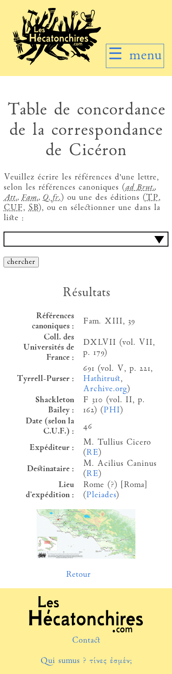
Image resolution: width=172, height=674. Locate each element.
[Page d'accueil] (57, 63)
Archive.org (105, 389)
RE (92, 452)
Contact (86, 640)
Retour (78, 574)
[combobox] (86, 239)
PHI (111, 410)
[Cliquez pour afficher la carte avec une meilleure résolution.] (86, 556)
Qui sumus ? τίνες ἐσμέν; (86, 661)
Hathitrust (101, 379)
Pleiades (101, 495)
